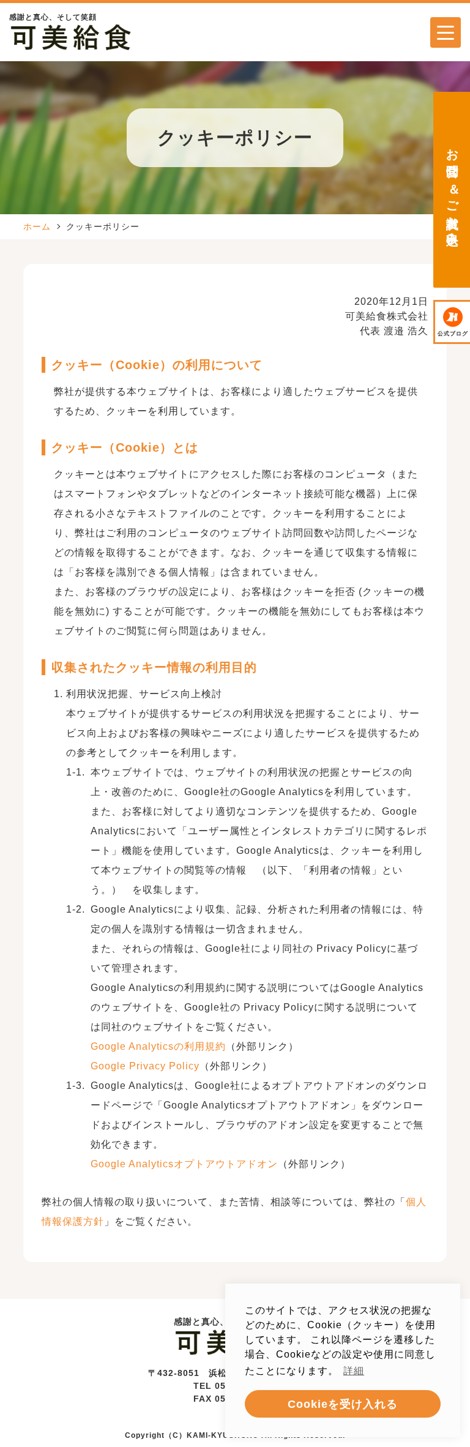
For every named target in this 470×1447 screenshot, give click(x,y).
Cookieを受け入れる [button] (343, 1404)
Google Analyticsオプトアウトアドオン (184, 1164)
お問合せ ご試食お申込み (453, 190)
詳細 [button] (353, 1371)
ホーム (37, 226)
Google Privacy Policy (145, 1066)
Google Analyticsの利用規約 (158, 1046)
